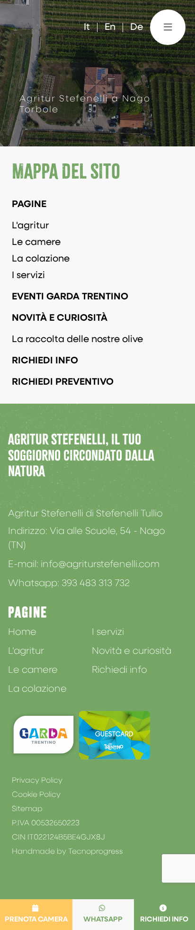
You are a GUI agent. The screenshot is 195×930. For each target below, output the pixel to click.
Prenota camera (36, 919)
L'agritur (30, 226)
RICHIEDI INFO (45, 361)
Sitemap (27, 809)
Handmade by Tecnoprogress (67, 852)
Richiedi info (119, 670)
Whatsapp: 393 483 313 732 (69, 583)
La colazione (41, 259)
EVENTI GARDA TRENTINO (70, 297)
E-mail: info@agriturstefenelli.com (84, 564)
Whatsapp (103, 919)
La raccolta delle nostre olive (77, 339)
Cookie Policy (36, 795)
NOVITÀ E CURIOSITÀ (59, 318)
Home (22, 632)
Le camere (36, 242)
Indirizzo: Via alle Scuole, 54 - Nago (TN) (86, 539)
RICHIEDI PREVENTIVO (63, 382)
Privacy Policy (37, 781)
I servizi (28, 275)
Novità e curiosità (131, 651)
